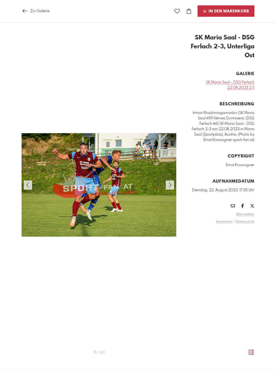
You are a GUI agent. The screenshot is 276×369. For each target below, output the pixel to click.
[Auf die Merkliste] (177, 11)
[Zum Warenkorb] (189, 11)
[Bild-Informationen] (251, 352)
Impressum (224, 221)
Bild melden (245, 214)
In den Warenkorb (228, 11)
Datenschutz (245, 221)
